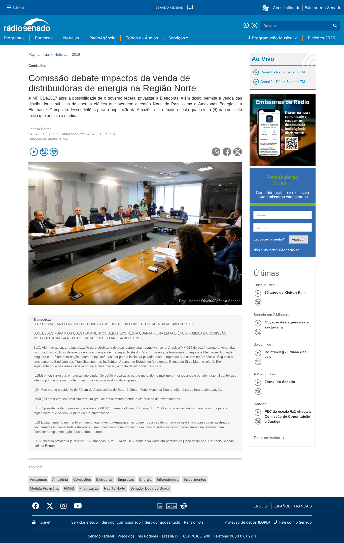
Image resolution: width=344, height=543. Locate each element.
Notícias (71, 37)
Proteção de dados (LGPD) (247, 522)
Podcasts (44, 37)
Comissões (82, 479)
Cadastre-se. (289, 250)
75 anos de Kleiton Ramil (286, 292)
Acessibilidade (286, 7)
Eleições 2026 (321, 37)
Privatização (89, 488)
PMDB (69, 488)
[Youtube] (76, 506)
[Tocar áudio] (34, 152)
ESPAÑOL (281, 506)
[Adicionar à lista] (44, 152)
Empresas (126, 479)
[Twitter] (50, 506)
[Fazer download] (54, 152)
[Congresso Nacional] (171, 506)
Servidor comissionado (121, 522)
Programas (14, 37)
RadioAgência (102, 37)
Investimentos (195, 479)
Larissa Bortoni (40, 129)
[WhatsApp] (248, 25)
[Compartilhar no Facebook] (227, 152)
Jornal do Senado (280, 382)
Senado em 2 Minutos (271, 315)
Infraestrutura (168, 479)
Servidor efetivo (84, 522)
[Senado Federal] (172, 8)
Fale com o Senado (323, 7)
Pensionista (193, 522)
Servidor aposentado (162, 522)
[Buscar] (335, 25)
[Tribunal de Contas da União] (183, 506)
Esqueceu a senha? (269, 239)
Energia (145, 479)
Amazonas (38, 479)
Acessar (298, 239)
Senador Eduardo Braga (149, 488)
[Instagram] (254, 25)
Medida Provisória (44, 488)
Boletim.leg (262, 344)
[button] (266, 7)
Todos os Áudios (142, 37)
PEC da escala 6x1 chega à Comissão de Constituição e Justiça (288, 416)
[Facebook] (37, 506)
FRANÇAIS (303, 506)
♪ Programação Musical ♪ (272, 37)
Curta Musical (265, 285)
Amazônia (60, 479)
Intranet (43, 522)
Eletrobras (104, 479)
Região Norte (114, 488)
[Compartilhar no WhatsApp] (216, 152)
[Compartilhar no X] (237, 151)
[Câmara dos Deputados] (160, 506)
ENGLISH (261, 506)
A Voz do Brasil (265, 374)
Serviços (176, 37)
